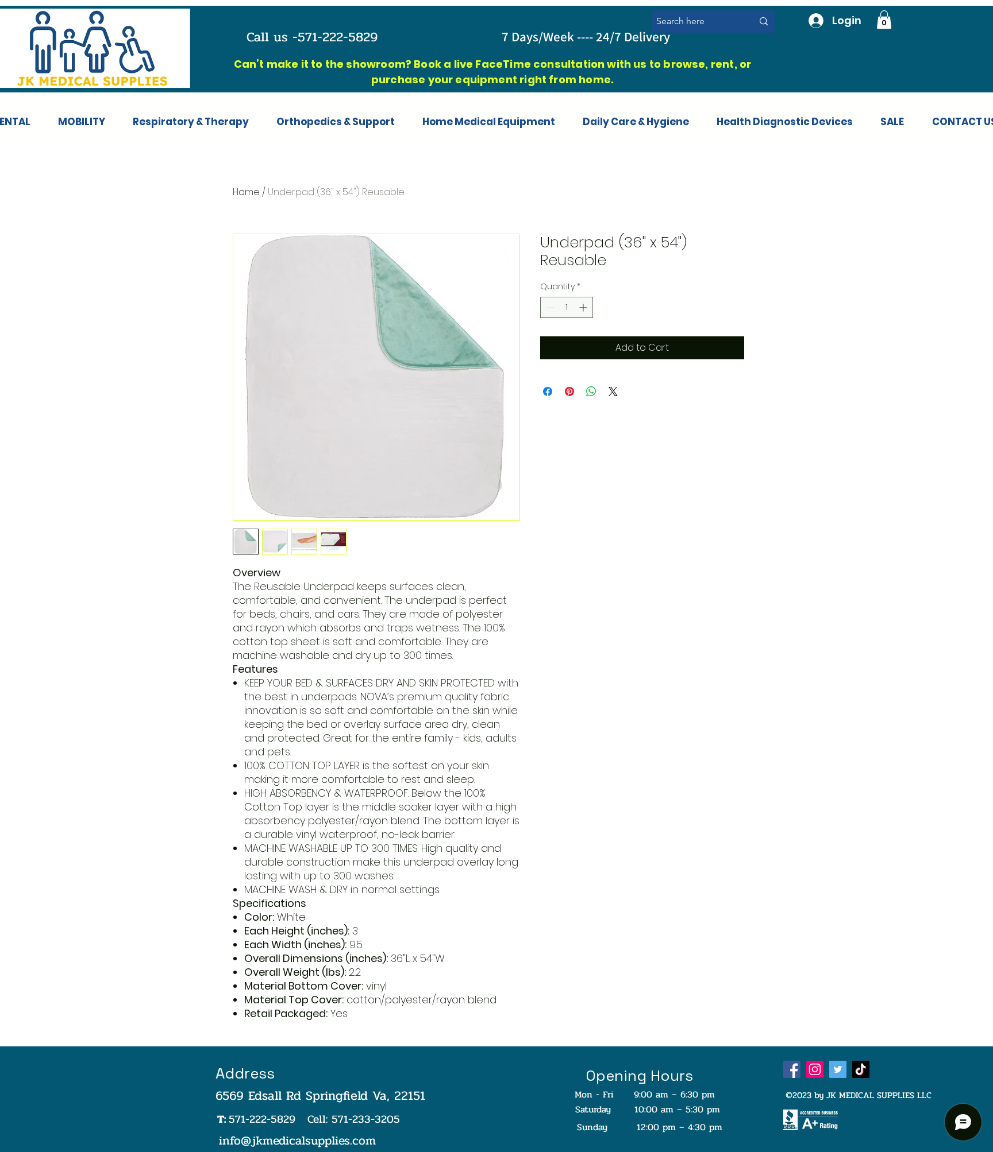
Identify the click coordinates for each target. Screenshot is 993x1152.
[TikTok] (860, 1069)
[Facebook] (791, 1069)
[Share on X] (613, 391)
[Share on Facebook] (548, 391)
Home (246, 192)
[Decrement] (549, 307)
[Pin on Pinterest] (569, 391)
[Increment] (584, 307)
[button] (884, 19)
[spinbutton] (566, 307)
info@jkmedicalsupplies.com (297, 1140)
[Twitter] (837, 1069)
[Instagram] (814, 1069)
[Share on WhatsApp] (591, 391)
